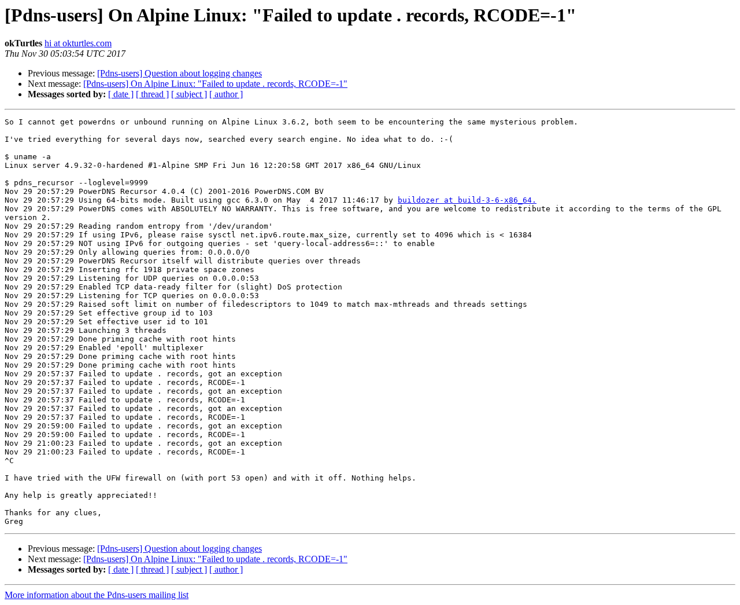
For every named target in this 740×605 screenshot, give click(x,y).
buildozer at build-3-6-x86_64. (467, 200)
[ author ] (226, 94)
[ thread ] (152, 94)
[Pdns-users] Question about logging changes (179, 73)
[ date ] (121, 94)
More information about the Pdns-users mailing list (96, 595)
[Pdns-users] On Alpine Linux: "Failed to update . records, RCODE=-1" (215, 84)
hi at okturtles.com (78, 43)
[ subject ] (189, 94)
